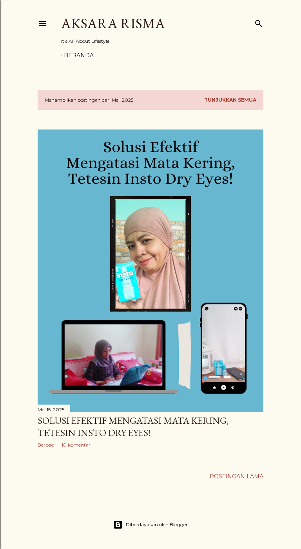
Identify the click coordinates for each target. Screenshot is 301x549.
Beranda (79, 55)
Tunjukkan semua (230, 100)
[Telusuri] (258, 21)
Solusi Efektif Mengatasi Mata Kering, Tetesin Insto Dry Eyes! (133, 426)
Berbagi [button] (47, 445)
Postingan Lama (236, 476)
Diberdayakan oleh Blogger (157, 524)
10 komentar (76, 445)
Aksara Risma (113, 23)
